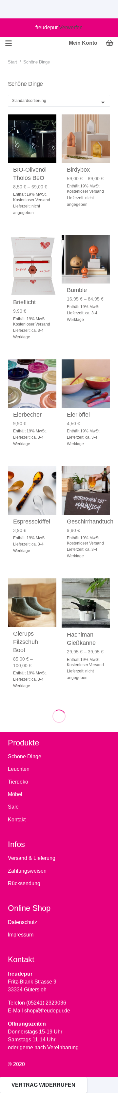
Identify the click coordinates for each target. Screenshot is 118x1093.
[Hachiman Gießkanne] (86, 603)
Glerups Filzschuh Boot (25, 641)
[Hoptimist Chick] (32, 971)
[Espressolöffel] (32, 490)
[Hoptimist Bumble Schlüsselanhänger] (32, 856)
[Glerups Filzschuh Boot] (32, 602)
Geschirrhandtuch (90, 521)
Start (12, 62)
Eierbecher (27, 414)
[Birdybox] (86, 138)
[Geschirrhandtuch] (86, 490)
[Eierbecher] (32, 383)
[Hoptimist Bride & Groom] (86, 732)
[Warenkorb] (110, 43)
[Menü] (8, 43)
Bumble (77, 290)
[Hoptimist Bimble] (32, 732)
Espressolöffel (31, 521)
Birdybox (78, 169)
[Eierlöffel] (86, 383)
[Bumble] (86, 259)
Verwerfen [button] (71, 27)
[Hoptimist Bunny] (86, 856)
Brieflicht (24, 302)
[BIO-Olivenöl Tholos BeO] (32, 138)
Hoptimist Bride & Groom (79, 771)
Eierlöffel (78, 414)
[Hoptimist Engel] (86, 971)
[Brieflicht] (32, 265)
